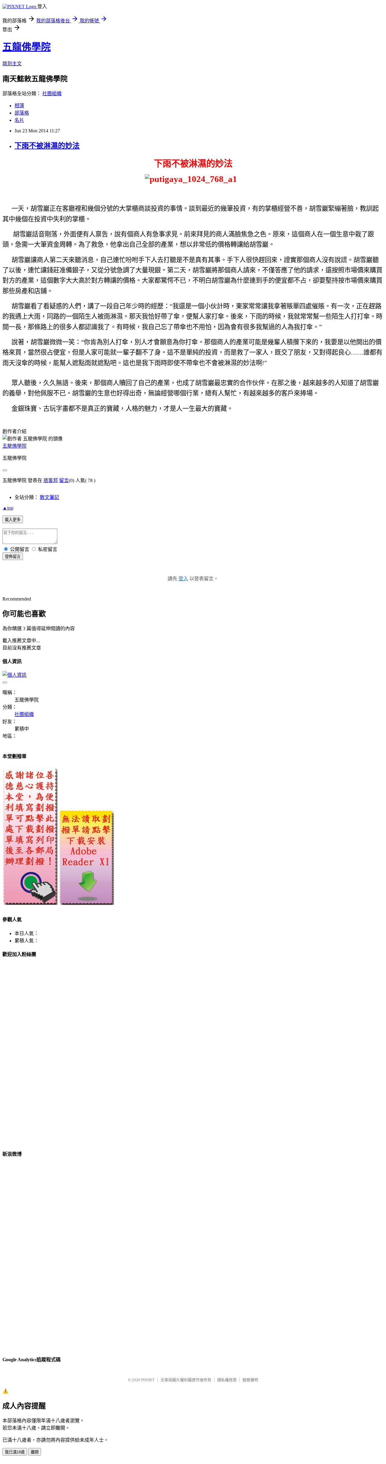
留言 (64, 480)
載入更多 (13, 519)
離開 (35, 1452)
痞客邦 (50, 480)
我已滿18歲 (15, 1452)
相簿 (19, 105)
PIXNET (148, 1380)
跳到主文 (12, 63)
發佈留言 (13, 556)
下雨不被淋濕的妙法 (47, 146)
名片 (19, 120)
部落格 (21, 112)
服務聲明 (250, 1380)
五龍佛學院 (26, 46)
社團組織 (52, 93)
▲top (7, 507)
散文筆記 (49, 497)
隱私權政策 (227, 1380)
